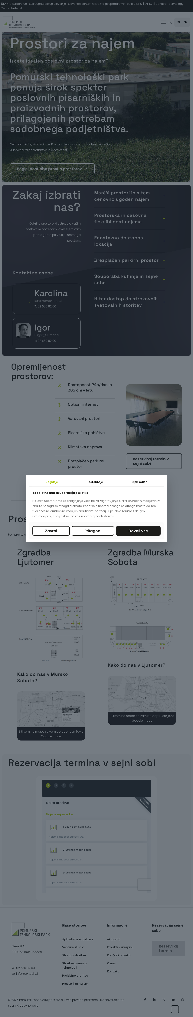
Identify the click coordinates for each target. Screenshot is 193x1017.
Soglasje (52, 482)
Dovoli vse (138, 531)
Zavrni (51, 531)
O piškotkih (139, 482)
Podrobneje (95, 482)
